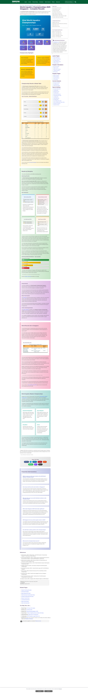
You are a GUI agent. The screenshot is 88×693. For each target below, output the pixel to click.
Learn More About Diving (25, 599)
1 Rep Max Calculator (56, 70)
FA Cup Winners (55, 79)
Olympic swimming (28, 276)
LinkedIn (34, 461)
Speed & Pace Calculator (57, 69)
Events (30, 1)
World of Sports (47, 1)
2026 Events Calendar (56, 85)
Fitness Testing (35, 1)
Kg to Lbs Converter (56, 66)
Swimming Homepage (25, 591)
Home (20, 5)
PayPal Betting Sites (56, 98)
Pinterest (39, 461)
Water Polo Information (25, 601)
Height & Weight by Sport (57, 61)
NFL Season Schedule (56, 82)
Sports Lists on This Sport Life (33, 614)
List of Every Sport (29, 609)
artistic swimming (26, 309)
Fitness (53, 1)
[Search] (75, 2)
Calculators (41, 1)
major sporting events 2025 (32, 384)
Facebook (26, 461)
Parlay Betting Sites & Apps (57, 95)
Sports (26, 1)
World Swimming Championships (29, 5)
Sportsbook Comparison (56, 103)
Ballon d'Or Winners (56, 75)
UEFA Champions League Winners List (33, 616)
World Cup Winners (56, 76)
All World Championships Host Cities (27, 596)
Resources (58, 1)
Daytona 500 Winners (56, 57)
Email (36, 464)
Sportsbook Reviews (56, 104)
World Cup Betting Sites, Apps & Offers (59, 102)
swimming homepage (32, 162)
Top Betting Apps (55, 90)
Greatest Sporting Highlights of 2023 (32, 611)
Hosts (35, 5)
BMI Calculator (55, 71)
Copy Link (40, 464)
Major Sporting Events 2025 (25, 593)
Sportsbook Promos (56, 91)
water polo (24, 297)
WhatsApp (31, 464)
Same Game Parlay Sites (57, 94)
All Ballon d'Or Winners (29, 618)
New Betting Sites (55, 99)
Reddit (45, 461)
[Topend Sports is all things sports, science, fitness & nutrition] (16, 2)
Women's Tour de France (25, 598)
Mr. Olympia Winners (56, 60)
